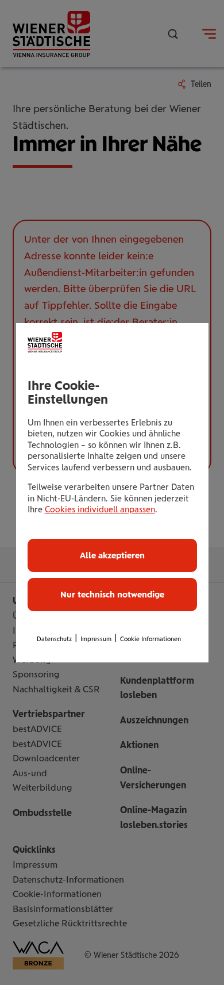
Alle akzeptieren (112, 555)
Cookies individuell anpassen (100, 509)
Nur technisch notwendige (112, 594)
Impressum (95, 639)
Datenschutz (54, 639)
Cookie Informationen (150, 639)
